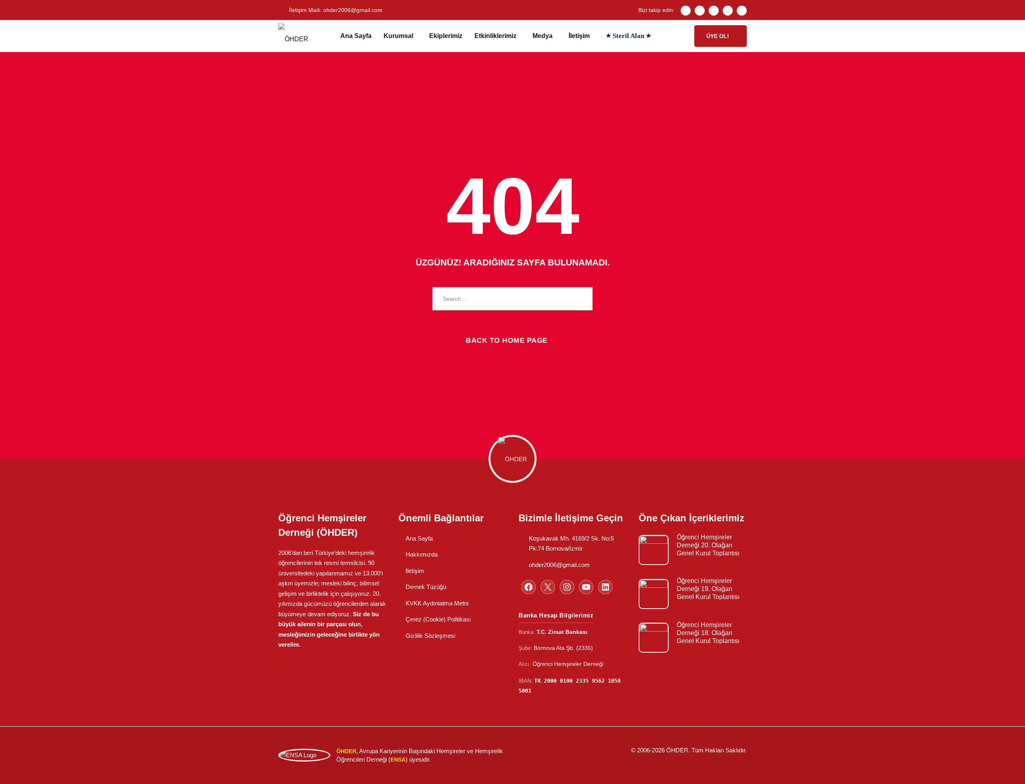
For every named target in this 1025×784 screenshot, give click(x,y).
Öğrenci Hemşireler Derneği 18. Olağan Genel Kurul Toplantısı (708, 632)
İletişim (579, 35)
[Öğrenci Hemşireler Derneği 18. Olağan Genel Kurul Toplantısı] (654, 638)
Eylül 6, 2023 (692, 651)
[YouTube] (586, 587)
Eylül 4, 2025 (692, 564)
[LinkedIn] (742, 11)
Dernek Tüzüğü (426, 586)
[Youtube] (728, 11)
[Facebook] (686, 11)
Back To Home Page (507, 340)
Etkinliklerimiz (495, 35)
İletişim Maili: (335, 10)
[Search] (581, 299)
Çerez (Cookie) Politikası (438, 619)
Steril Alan (628, 36)
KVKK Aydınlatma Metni (437, 603)
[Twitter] (700, 11)
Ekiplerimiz (445, 35)
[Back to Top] (1008, 771)
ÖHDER (677, 750)
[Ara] (680, 36)
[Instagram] (714, 11)
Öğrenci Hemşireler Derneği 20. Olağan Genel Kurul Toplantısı (708, 545)
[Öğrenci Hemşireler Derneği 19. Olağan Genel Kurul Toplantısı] (654, 594)
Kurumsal (398, 35)
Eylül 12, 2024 (694, 608)
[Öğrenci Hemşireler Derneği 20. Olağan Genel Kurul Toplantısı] (654, 550)
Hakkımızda (422, 554)
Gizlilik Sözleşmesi (430, 635)
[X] (548, 587)
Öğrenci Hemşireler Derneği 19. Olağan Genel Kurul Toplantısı (708, 588)
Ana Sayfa (356, 35)
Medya (543, 35)
